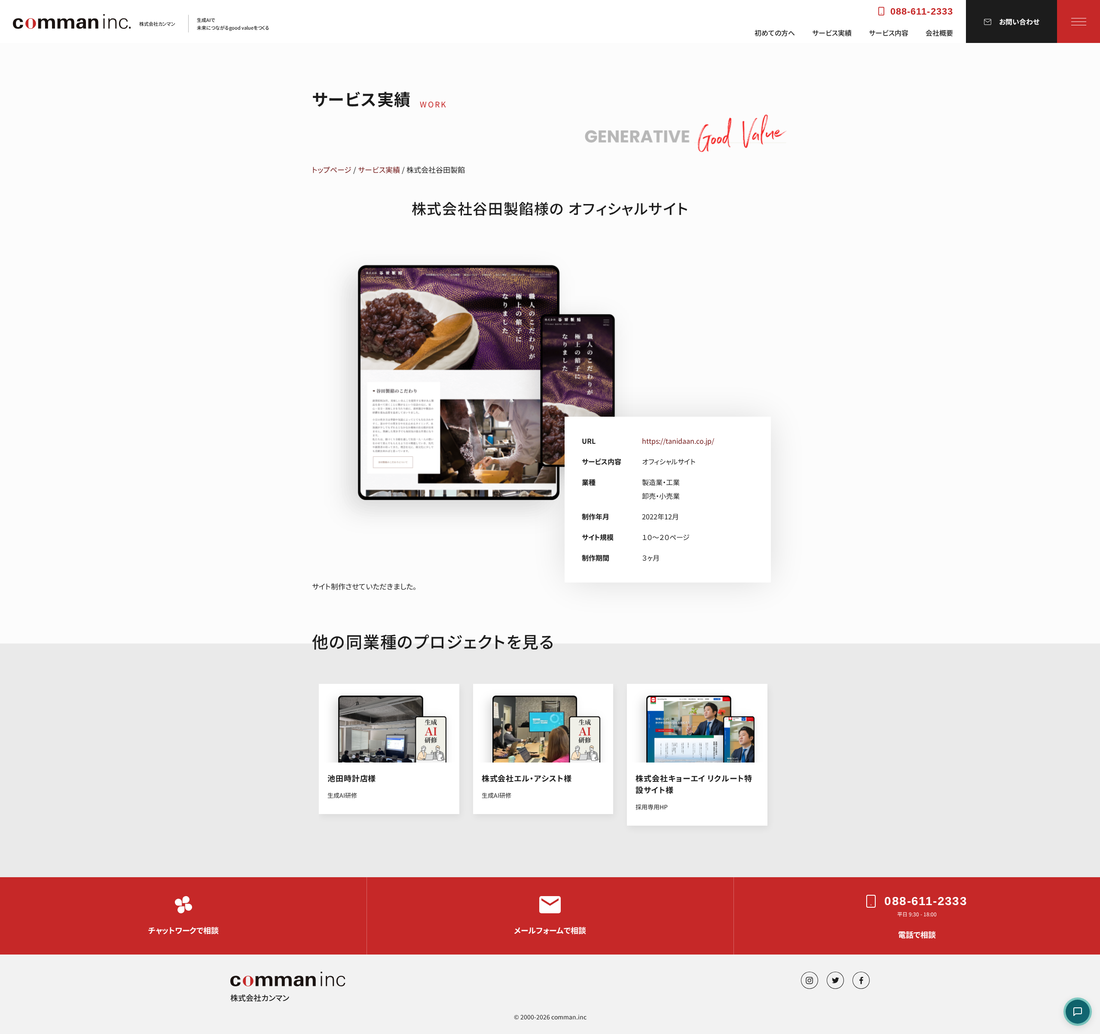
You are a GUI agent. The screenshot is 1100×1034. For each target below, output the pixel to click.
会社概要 (939, 33)
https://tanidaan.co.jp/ (678, 441)
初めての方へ (775, 33)
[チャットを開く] (1078, 1012)
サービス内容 (888, 33)
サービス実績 (832, 33)
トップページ (331, 169)
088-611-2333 (921, 11)
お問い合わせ (1019, 21)
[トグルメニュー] (1078, 21)
